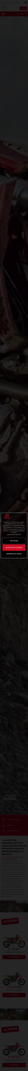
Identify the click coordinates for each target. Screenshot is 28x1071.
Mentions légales (18, 534)
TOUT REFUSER (14, 541)
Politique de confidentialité (11, 534)
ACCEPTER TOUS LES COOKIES (14, 547)
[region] (14, 535)
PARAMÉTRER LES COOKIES (14, 554)
